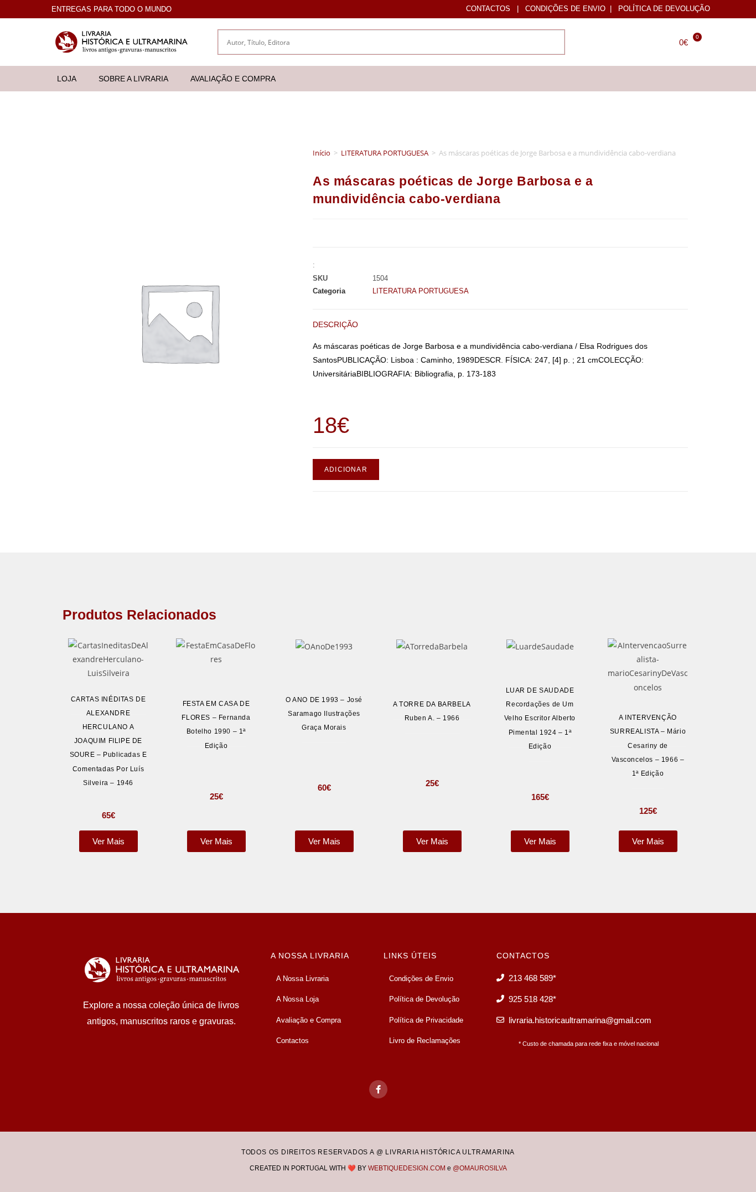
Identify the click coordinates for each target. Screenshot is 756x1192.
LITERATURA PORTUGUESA (384, 153)
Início (321, 153)
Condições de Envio (565, 8)
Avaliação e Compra (233, 78)
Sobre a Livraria (133, 78)
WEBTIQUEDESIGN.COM (407, 1168)
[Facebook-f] (378, 1089)
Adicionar (345, 469)
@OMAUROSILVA (480, 1168)
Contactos (488, 8)
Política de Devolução (664, 8)
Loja (66, 78)
